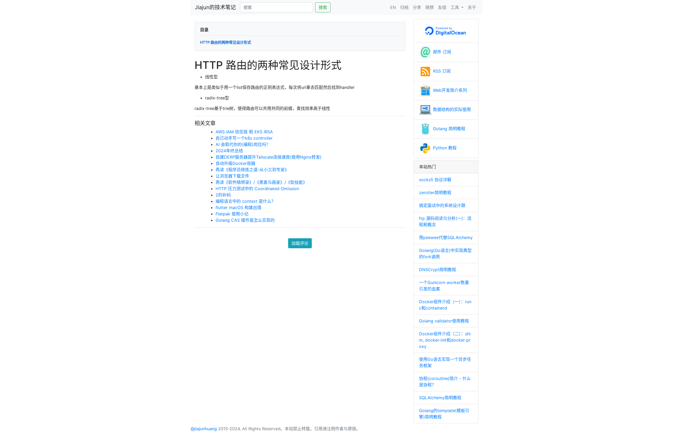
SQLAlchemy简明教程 (440, 397)
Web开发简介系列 (449, 90)
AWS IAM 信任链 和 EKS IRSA (244, 131)
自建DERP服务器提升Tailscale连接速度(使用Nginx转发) (269, 157)
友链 (442, 7)
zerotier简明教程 (435, 192)
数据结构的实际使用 (451, 109)
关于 (472, 7)
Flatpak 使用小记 (232, 213)
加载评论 (300, 243)
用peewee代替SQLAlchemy (446, 237)
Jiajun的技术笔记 (215, 7)
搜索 (323, 7)
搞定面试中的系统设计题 (442, 205)
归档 (404, 7)
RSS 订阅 (441, 71)
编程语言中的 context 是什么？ (246, 201)
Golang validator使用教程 (444, 320)
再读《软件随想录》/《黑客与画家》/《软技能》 (261, 182)
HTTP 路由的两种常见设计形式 (225, 42)
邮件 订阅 (441, 51)
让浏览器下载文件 (232, 176)
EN (393, 7)
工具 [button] (455, 7)
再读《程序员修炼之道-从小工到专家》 (252, 169)
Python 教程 (444, 147)
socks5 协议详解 (435, 179)
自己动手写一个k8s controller (244, 138)
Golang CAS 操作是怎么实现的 (245, 220)
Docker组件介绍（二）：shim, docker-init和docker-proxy (445, 340)
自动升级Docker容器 (235, 163)
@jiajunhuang (204, 428)
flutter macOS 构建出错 (238, 207)
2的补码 (223, 194)
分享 (417, 7)
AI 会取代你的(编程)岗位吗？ (243, 144)
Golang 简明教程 (448, 128)
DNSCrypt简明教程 (437, 269)
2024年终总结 (229, 150)
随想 (429, 7)
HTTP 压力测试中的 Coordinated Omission (257, 188)
